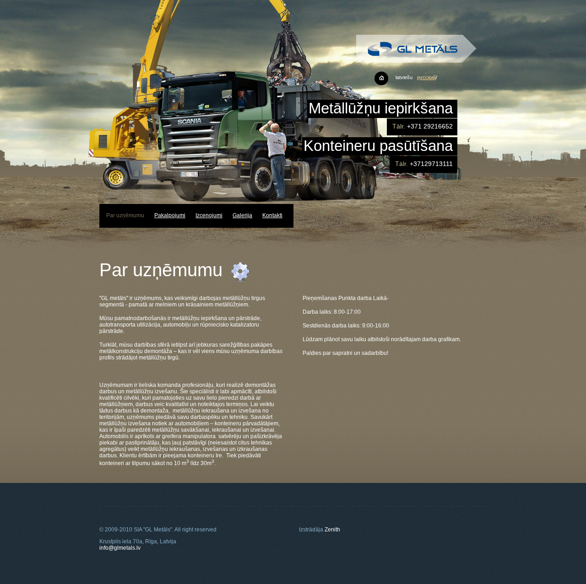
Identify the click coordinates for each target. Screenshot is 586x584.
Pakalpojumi (169, 215)
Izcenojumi (208, 215)
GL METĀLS (416, 49)
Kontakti (272, 215)
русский (426, 77)
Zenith (332, 529)
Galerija (242, 215)
